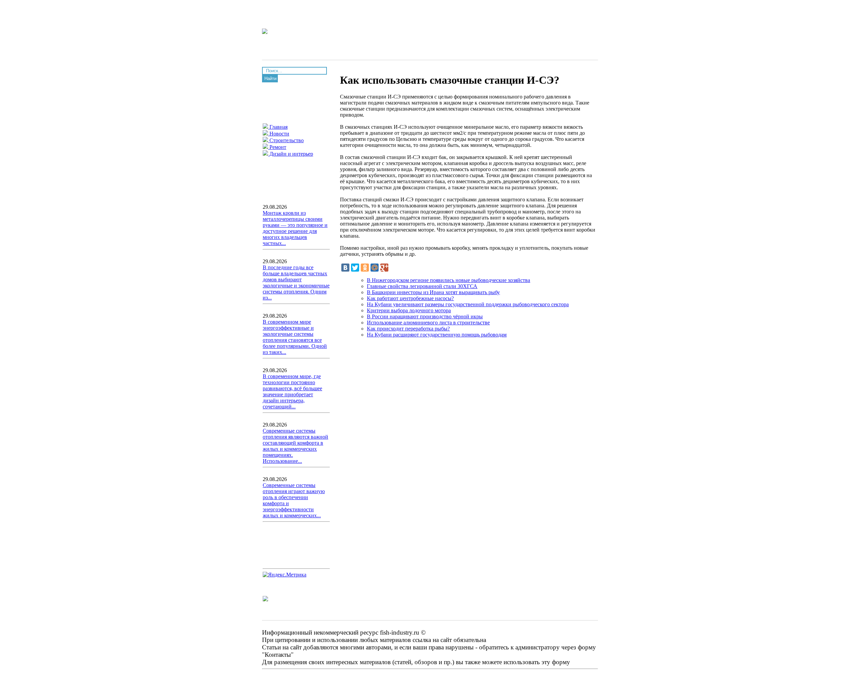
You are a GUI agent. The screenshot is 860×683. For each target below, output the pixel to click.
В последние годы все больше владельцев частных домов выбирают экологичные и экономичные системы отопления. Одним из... (296, 282)
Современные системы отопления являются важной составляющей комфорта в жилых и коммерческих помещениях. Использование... (295, 446)
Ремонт (277, 147)
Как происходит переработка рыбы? (408, 328)
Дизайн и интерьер (290, 154)
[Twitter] (355, 268)
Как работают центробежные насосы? (410, 298)
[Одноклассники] (365, 268)
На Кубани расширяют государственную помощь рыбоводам (437, 334)
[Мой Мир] (375, 268)
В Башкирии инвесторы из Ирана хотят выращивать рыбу (433, 292)
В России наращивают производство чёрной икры (425, 316)
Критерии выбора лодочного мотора (409, 310)
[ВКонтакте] (345, 268)
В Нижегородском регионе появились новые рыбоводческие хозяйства (448, 280)
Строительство (286, 140)
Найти (270, 78)
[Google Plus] (384, 268)
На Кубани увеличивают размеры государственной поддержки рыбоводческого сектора (468, 304)
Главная (278, 127)
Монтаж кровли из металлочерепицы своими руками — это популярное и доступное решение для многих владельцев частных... (295, 228)
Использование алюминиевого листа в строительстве (428, 322)
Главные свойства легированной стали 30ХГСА (422, 286)
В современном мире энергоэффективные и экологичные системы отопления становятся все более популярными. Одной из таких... (295, 337)
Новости (278, 133)
